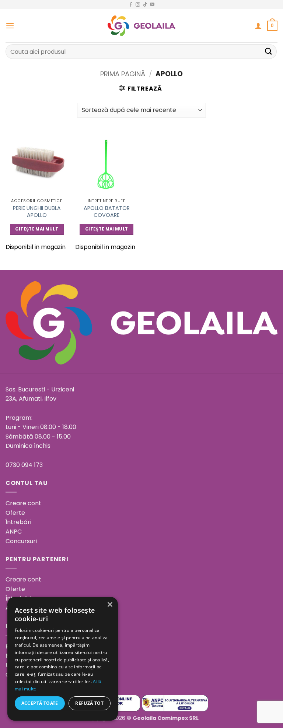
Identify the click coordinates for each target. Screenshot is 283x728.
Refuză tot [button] (89, 703)
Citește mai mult (36, 229)
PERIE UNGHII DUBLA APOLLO (37, 211)
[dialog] (62, 659)
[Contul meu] (258, 26)
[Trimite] (268, 51)
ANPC (14, 531)
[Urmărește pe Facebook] (131, 4)
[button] (10, 26)
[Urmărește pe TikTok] (145, 4)
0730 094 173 (24, 465)
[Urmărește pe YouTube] (152, 4)
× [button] (109, 605)
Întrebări (18, 522)
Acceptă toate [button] (39, 703)
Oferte (15, 513)
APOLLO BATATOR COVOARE (107, 211)
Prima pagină (122, 73)
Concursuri (21, 541)
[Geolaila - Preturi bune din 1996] (142, 25)
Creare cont (23, 503)
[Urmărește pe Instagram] (138, 4)
